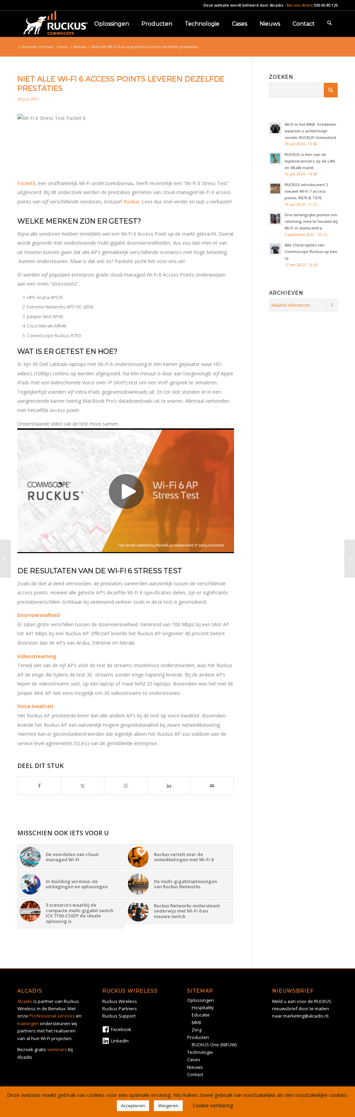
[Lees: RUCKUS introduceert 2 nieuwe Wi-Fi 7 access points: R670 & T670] (275, 188)
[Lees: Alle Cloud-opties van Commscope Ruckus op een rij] (275, 249)
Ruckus (131, 201)
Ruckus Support (119, 1016)
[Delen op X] (82, 786)
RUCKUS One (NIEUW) (214, 1044)
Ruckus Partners (119, 1008)
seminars (57, 1049)
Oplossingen (200, 1000)
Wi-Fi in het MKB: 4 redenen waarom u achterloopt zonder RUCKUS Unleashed (310, 131)
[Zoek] (329, 24)
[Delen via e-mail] (212, 786)
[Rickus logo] (55, 24)
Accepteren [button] (133, 1105)
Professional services (52, 1016)
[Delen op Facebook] (39, 786)
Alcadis (276, 5)
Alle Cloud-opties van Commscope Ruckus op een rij (311, 251)
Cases (193, 1059)
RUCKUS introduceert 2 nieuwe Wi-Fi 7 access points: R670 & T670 (306, 191)
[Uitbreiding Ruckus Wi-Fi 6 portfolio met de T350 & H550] (5, 559)
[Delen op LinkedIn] (169, 786)
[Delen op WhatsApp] (125, 786)
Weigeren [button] (168, 1105)
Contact (195, 1074)
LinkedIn (120, 1041)
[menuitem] (111, 24)
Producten (198, 1037)
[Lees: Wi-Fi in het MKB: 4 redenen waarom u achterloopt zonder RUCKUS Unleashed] (275, 128)
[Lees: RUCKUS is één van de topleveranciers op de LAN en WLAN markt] (275, 158)
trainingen (28, 1023)
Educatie (201, 1015)
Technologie (200, 1052)
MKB (196, 1022)
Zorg (196, 1030)
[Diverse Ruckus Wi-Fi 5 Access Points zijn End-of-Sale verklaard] (349, 559)
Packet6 (26, 183)
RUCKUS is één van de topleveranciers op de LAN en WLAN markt (310, 161)
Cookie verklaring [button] (213, 1105)
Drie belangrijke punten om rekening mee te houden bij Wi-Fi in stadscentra (311, 221)
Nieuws (195, 1067)
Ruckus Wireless (119, 1001)
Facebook (121, 1029)
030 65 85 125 (326, 5)
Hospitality (203, 1007)
